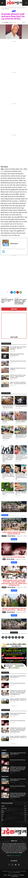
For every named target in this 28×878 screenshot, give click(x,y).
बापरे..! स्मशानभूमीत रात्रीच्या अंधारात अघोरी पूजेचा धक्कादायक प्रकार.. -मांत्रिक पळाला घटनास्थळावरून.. (18, 348)
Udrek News (6, 22)
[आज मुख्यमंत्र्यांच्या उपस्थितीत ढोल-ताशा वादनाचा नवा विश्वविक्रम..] (5, 370)
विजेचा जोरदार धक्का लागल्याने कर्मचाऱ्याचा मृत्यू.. (14, 557)
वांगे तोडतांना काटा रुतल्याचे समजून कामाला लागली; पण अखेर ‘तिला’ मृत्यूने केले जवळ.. (8, 493)
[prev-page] (2, 389)
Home (2, 7)
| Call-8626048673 (16, 872)
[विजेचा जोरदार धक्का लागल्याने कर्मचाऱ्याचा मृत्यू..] (14, 549)
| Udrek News (13, 871)
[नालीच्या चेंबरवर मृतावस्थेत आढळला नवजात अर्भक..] (5, 363)
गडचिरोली (4, 536)
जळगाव (4, 612)
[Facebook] (11, 292)
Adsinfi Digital (10, 872)
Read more (14, 539)
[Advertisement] (14, 56)
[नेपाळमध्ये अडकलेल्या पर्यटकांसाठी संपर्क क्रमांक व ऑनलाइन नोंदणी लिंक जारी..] (14, 524)
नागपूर (5, 7)
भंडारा (4, 559)
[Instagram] (12, 864)
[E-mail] (3, 252)
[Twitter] (14, 292)
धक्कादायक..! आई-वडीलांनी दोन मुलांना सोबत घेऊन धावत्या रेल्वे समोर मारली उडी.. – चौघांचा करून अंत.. (14, 609)
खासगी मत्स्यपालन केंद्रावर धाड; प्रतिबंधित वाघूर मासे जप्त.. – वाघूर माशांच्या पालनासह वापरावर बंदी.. (21, 436)
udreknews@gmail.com (16, 855)
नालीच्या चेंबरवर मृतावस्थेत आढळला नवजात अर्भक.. (18, 361)
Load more (14, 706)
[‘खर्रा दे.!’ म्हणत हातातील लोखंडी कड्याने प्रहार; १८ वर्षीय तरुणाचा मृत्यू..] (21, 486)
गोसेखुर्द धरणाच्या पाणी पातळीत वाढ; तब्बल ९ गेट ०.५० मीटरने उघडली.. (7, 301)
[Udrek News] (2, 22)
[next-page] (4, 389)
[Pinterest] (17, 292)
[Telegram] (15, 864)
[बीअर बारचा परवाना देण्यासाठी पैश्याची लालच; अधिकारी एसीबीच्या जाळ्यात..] (5, 356)
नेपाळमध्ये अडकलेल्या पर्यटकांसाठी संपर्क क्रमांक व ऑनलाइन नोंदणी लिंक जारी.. (14, 533)
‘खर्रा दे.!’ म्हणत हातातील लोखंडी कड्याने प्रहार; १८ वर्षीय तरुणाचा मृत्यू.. (21, 493)
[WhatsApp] (20, 292)
